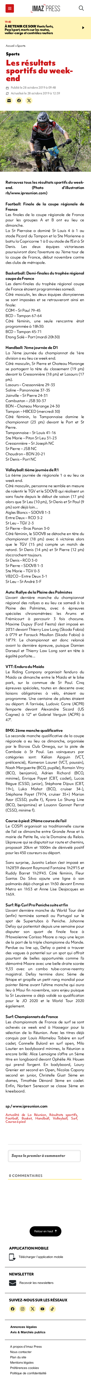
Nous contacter (21, 1352)
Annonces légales (23, 1327)
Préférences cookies (24, 1368)
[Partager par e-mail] (9, 100)
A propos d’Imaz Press (26, 1346)
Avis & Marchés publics (28, 1332)
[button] (10, 8)
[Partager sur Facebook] (19, 100)
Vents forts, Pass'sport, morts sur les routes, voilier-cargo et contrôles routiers (29, 29)
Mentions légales (22, 1362)
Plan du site (18, 1357)
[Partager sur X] (28, 100)
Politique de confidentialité (28, 1373)
